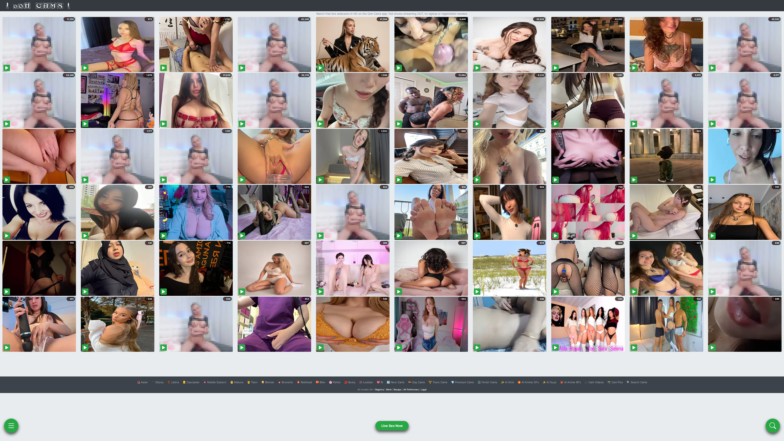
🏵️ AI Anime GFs (528, 382)
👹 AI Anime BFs (570, 382)
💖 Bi (380, 382)
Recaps (397, 389)
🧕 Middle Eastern (214, 382)
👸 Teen (252, 382)
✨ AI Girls (507, 382)
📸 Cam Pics (615, 382)
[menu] (11, 426)
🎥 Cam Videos (594, 382)
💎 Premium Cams (462, 382)
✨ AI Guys (549, 382)
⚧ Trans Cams (438, 382)
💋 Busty (349, 382)
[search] (773, 426)
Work (389, 389)
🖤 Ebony (157, 382)
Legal (424, 389)
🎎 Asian (142, 382)
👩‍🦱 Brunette (285, 382)
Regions (379, 389)
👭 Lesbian (366, 382)
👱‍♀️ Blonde (267, 382)
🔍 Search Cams (637, 382)
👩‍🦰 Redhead (304, 382)
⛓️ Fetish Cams (487, 382)
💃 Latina (173, 382)
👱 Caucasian (191, 382)
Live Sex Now (392, 426)
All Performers (411, 389)
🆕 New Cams (395, 382)
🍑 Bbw (320, 382)
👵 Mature (236, 382)
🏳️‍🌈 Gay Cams (416, 382)
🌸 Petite (335, 382)
